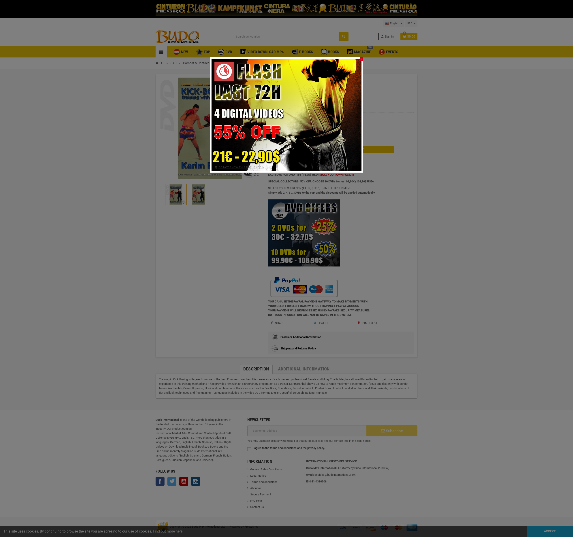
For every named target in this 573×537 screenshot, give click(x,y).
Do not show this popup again (241, 167)
